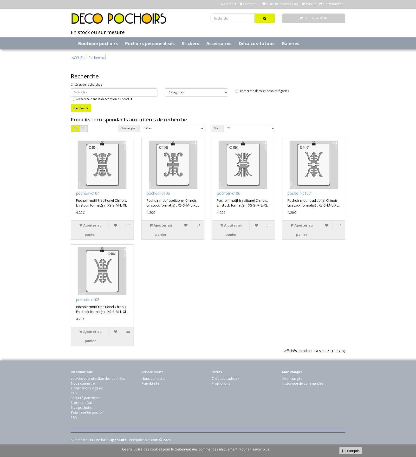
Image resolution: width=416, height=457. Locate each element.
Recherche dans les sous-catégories (264, 91)
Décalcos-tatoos (256, 43)
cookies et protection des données (98, 378)
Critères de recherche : (86, 85)
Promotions (221, 383)
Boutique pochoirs (98, 43)
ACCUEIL (78, 57)
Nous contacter (153, 378)
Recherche (96, 57)
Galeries (290, 43)
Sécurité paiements (86, 397)
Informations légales (87, 388)
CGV (74, 393)
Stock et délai (81, 402)
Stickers (190, 43)
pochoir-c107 (299, 193)
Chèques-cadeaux (225, 378)
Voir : (217, 128)
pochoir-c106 (228, 193)
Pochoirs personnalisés (150, 43)
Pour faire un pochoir (87, 412)
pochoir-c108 (87, 299)
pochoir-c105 (158, 193)
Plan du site (150, 383)
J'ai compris (351, 450)
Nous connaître (83, 383)
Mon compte (292, 378)
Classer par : (128, 128)
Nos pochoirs (81, 407)
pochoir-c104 (87, 193)
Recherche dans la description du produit (104, 99)
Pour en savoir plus (254, 449)
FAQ (74, 417)
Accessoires (218, 43)
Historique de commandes (302, 383)
